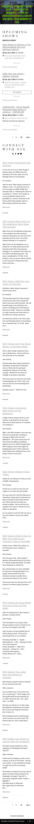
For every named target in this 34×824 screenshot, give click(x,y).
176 (21, 137)
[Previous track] (27, 821)
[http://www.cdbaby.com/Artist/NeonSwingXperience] (13, 154)
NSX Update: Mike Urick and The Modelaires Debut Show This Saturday (16, 224)
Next (27, 137)
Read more (6, 207)
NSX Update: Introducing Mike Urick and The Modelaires (14, 411)
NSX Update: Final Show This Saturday (16, 164)
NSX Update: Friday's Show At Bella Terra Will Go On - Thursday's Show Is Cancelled (17, 539)
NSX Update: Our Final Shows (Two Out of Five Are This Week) (17, 605)
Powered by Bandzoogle (17, 816)
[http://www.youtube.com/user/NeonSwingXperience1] (21, 154)
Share (18, 63)
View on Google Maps (10, 67)
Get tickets (17, 92)
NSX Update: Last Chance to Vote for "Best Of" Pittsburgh (16, 740)
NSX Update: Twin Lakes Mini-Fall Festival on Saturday (14, 675)
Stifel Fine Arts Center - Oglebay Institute (14, 75)
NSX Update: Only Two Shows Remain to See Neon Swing (17, 345)
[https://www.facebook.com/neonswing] (16, 154)
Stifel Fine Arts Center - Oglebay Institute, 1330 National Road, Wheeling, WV (16, 85)
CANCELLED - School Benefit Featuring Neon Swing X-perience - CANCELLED (16, 109)
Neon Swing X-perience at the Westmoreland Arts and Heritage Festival (17, 47)
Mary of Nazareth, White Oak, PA (16, 118)
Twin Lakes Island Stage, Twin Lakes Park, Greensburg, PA (15, 56)
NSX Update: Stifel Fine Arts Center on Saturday (16, 283)
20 (21, 805)
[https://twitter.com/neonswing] (18, 154)
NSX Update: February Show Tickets (16, 473)
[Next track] (32, 821)
